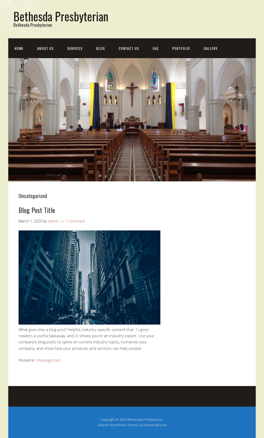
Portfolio (181, 48)
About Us (45, 48)
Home (18, 48)
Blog (100, 48)
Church (103, 425)
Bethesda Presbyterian (60, 16)
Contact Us (129, 48)
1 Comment (75, 221)
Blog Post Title (37, 210)
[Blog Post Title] (89, 323)
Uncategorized (48, 360)
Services (74, 48)
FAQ (156, 48)
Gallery (211, 48)
